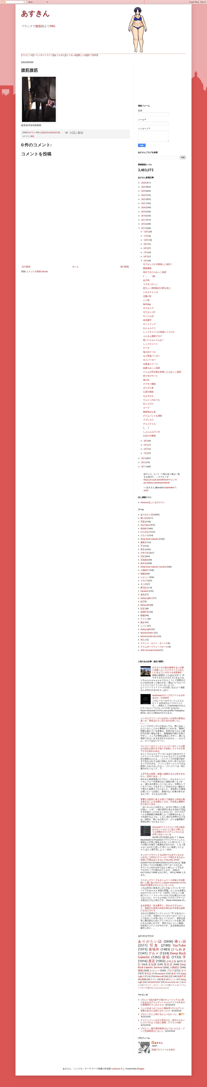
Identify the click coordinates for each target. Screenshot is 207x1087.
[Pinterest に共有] (81, 132)
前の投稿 (124, 266)
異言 (143, 549)
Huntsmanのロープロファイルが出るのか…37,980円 (168, 696)
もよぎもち (148, 396)
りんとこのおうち (151, 400)
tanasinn (144, 591)
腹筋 (38, 26)
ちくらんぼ (148, 316)
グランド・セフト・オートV (154, 643)
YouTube (145, 525)
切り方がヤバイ (150, 376)
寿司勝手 (147, 320)
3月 (145, 445)
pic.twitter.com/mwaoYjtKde (157, 482)
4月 (145, 441)
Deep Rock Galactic (149, 539)
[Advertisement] (75, 241)
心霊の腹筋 (148, 392)
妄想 (143, 594)
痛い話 (144, 518)
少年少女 (145, 553)
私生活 (144, 563)
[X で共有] (76, 132)
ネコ (143, 584)
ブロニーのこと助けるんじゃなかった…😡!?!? (162, 1014)
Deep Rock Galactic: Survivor (154, 567)
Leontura (116, 1068)
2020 (143, 207)
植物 (143, 573)
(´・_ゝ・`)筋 (149, 276)
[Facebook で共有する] (79, 132)
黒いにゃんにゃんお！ (153, 340)
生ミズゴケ (148, 404)
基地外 (144, 528)
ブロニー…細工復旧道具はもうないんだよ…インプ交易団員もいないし (163, 1029)
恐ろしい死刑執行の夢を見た (157, 288)
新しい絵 (82, 55)
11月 (146, 236)
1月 (145, 453)
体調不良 (145, 612)
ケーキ (146, 348)
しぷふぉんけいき (151, 431)
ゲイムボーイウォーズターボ (154, 647)
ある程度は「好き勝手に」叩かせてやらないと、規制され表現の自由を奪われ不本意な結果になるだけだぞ (163, 908)
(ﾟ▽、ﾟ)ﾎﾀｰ (92, 55)
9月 (145, 244)
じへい (144, 626)
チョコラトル (149, 424)
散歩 (143, 622)
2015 (143, 228)
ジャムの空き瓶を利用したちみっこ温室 (162, 372)
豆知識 (144, 560)
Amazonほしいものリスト (153, 502)
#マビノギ (172, 479)
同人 (143, 639)
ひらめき (145, 532)
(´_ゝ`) (146, 428)
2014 (143, 458)
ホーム (75, 266)
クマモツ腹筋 (149, 384)
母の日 (146, 380)
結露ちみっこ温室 (151, 368)
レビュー (145, 577)
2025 (143, 187)
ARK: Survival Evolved (150, 650)
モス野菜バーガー (151, 356)
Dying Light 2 (146, 598)
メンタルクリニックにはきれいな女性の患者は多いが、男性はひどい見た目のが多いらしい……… (163, 720)
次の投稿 (26, 266)
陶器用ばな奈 (149, 412)
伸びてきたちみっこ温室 (154, 272)
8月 (145, 248)
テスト (144, 619)
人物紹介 (145, 570)
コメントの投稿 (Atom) (37, 271)
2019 (143, 211)
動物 (143, 615)
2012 (143, 462)
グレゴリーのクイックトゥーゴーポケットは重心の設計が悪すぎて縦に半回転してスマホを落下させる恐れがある (163, 748)
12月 (146, 231)
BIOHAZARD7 (147, 633)
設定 (143, 608)
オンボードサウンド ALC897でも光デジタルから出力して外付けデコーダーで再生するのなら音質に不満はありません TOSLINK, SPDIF (163, 857)
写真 (143, 521)
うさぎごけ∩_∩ (150, 284)
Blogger (140, 1068)
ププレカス (148, 419)
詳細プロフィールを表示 (163, 1049)
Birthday (147, 304)
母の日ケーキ (149, 352)
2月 (145, 449)
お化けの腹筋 (149, 435)
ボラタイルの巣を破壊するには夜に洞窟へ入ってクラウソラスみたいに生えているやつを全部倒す (168, 670)
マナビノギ (27, 55)
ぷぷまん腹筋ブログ (152, 336)
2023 (143, 195)
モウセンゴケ (149, 312)
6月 (145, 256)
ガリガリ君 (148, 388)
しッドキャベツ (150, 344)
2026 (143, 182)
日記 (143, 556)
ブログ (144, 580)
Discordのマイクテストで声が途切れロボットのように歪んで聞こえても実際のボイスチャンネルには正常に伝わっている (168, 831)
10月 (146, 240)
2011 (143, 466)
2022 (143, 199)
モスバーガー (149, 360)
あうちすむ (59, 55)
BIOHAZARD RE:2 (149, 636)
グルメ (144, 535)
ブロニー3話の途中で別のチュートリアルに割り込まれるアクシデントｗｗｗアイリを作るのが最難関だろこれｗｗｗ (163, 1002)
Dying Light (146, 629)
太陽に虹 (147, 296)
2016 (143, 224)
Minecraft (145, 605)
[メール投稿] (66, 132)
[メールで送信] (71, 132)
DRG (52, 26)
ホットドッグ (149, 324)
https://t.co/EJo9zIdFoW (155, 479)
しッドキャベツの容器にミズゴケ (159, 332)
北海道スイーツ (150, 364)
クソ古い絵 (71, 55)
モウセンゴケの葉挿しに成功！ (158, 264)
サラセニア (148, 308)
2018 (143, 215)
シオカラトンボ (150, 292)
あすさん (158, 1043)
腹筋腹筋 (147, 268)
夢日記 (144, 587)
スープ (146, 407)
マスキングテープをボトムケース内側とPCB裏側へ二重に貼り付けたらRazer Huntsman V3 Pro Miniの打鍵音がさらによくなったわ (163, 882)
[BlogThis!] (73, 132)
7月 (145, 252)
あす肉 (146, 280)
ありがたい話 (147, 514)
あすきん (35, 13)
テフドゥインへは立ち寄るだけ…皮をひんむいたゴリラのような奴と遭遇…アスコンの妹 (163, 1021)
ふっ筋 (146, 300)
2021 (143, 203)
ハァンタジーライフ (43, 55)
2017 (143, 220)
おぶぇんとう (149, 328)
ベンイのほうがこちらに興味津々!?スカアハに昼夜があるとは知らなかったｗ (162, 1009)
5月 (145, 260)
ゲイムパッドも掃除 (152, 416)
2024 (143, 191)
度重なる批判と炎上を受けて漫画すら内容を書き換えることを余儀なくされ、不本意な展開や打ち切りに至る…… (163, 801)
